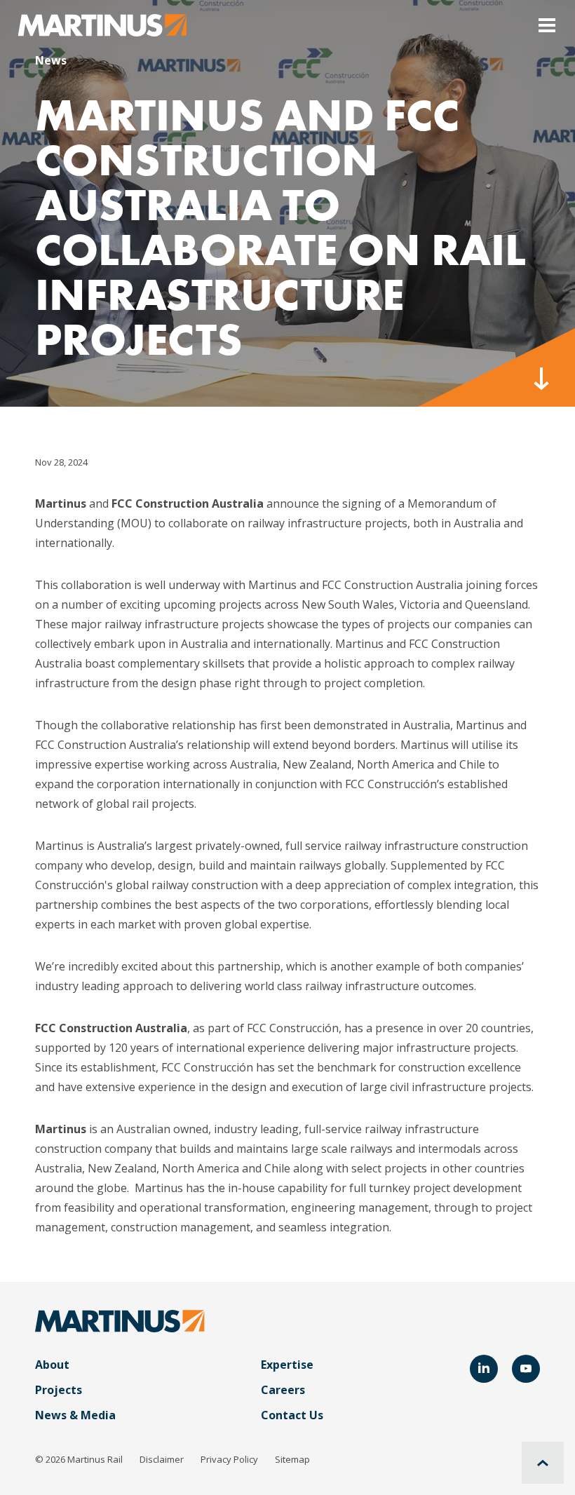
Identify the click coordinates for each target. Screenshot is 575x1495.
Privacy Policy (229, 1459)
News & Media (75, 1415)
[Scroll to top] (543, 1463)
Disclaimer (162, 1459)
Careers (283, 1390)
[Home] (102, 24)
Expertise (287, 1364)
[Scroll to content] (496, 367)
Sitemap (292, 1459)
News (51, 60)
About (52, 1364)
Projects (58, 1390)
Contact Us (292, 1415)
